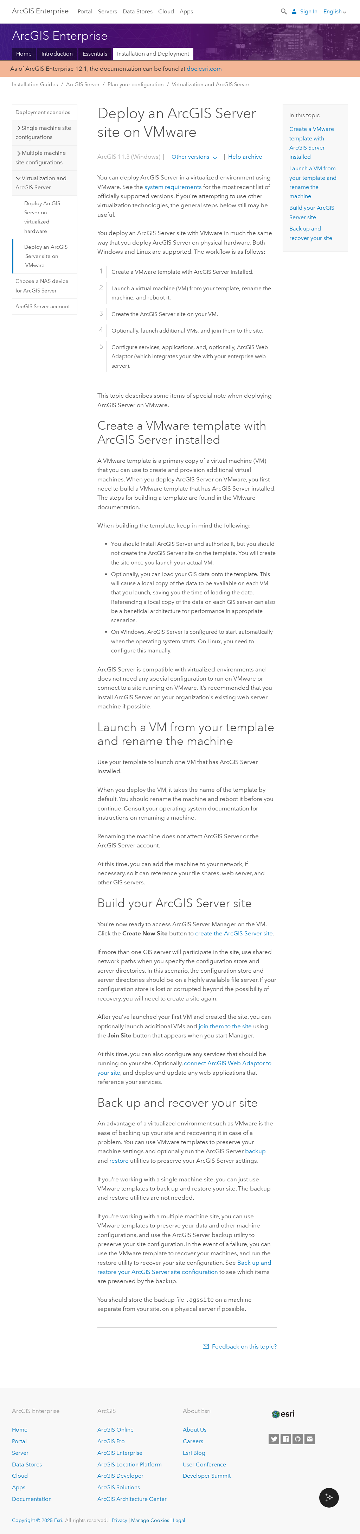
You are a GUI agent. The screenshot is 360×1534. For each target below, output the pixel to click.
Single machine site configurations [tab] (43, 132)
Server (20, 1453)
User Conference (204, 1464)
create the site (234, 933)
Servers (107, 11)
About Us (194, 1429)
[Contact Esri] (309, 1439)
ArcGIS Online (115, 1429)
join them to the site (225, 1026)
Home (24, 53)
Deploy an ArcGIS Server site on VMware (46, 256)
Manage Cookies (150, 1520)
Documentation (32, 1499)
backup (255, 1151)
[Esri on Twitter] (274, 1439)
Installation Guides (35, 84)
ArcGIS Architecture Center (132, 1499)
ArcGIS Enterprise (40, 11)
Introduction (57, 53)
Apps (186, 11)
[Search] (284, 11)
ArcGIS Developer (120, 1475)
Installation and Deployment (153, 53)
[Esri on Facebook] (286, 1439)
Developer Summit (207, 1475)
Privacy (119, 1520)
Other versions (190, 156)
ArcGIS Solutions (118, 1487)
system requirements (173, 186)
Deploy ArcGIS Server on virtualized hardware (42, 217)
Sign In (308, 11)
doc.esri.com (204, 68)
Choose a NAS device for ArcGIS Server (42, 285)
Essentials (95, 53)
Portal (85, 11)
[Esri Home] (283, 1414)
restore (119, 1160)
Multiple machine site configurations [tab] (40, 157)
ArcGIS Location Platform (129, 1464)
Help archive (244, 156)
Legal (179, 1520)
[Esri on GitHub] (297, 1439)
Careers (193, 1441)
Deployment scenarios (42, 112)
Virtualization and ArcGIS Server (210, 84)
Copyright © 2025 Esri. (38, 1520)
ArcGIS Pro (111, 1441)
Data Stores (138, 11)
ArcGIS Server (82, 84)
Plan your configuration (136, 84)
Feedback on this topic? (244, 1346)
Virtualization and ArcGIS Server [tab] (40, 183)
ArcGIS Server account (42, 306)
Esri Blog (194, 1453)
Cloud (166, 11)
